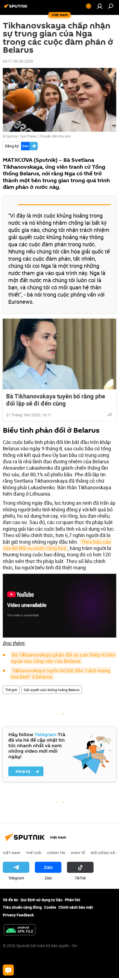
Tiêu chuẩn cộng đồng (22, 907)
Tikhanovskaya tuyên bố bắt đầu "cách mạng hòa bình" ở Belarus (61, 673)
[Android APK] (19, 930)
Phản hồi (72, 899)
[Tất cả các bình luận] (8, 970)
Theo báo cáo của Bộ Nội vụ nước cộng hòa (57, 544)
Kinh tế (78, 852)
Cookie (50, 907)
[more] (109, 414)
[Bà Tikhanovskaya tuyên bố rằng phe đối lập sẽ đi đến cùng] (59, 354)
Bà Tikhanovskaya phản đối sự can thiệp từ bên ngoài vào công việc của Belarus (64, 657)
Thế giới (11, 690)
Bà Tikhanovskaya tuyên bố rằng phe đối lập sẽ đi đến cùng (55, 400)
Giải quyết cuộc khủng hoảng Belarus (51, 690)
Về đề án (10, 899)
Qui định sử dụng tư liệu (41, 899)
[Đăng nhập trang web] (99, 6)
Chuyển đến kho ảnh (55, 136)
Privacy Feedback (18, 915)
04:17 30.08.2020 (18, 61)
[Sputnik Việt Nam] (16, 8)
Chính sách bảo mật (75, 907)
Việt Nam (11, 852)
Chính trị (56, 852)
